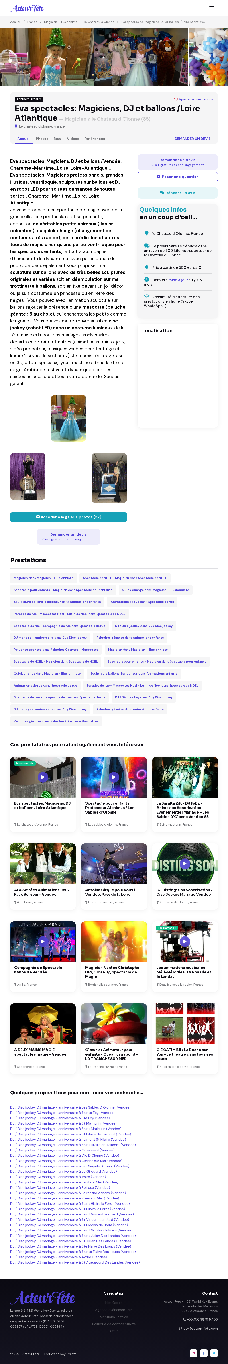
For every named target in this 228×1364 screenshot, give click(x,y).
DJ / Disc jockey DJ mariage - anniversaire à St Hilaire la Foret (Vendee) (67, 1209)
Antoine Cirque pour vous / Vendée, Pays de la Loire (110, 892)
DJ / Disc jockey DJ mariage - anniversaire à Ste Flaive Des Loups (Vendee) (70, 1246)
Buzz (58, 138)
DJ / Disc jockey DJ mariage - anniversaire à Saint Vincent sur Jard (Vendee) (72, 1214)
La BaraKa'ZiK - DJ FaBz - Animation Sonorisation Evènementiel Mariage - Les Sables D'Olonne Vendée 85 (183, 810)
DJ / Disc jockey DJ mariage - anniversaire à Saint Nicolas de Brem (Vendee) (71, 1230)
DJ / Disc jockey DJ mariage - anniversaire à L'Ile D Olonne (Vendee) (64, 1155)
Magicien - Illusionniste (60, 22)
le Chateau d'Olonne (99, 22)
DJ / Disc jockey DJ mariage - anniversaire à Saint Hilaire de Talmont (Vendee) (73, 1144)
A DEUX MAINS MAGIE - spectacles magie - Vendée (40, 1052)
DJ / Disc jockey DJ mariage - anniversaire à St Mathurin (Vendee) (63, 1123)
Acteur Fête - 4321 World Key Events (49, 1354)
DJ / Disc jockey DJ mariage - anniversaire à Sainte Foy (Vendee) (62, 1112)
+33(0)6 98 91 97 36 (202, 1319)
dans (43, 578)
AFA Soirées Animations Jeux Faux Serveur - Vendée (42, 892)
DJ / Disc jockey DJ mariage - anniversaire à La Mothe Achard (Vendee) (68, 1193)
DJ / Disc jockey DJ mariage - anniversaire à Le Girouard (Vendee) (63, 1171)
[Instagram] (193, 1353)
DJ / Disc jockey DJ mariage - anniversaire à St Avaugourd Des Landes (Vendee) (75, 1262)
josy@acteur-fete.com (200, 1329)
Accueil (15, 22)
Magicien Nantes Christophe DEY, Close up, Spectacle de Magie (112, 972)
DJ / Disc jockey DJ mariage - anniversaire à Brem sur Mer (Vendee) (64, 1198)
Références (95, 138)
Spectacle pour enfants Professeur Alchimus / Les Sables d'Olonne (109, 808)
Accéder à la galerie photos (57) (71, 517)
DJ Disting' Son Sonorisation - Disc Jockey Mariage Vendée (185, 892)
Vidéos (73, 138)
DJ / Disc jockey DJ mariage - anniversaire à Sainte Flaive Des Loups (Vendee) (73, 1251)
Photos (42, 138)
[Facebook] (204, 1353)
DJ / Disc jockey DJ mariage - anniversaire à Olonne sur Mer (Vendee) (66, 1160)
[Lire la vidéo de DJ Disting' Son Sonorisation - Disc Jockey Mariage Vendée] (185, 863)
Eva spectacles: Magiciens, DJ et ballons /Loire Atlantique (42, 805)
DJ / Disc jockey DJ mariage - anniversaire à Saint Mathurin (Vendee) (65, 1128)
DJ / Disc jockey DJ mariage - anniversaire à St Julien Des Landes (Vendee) (70, 1241)
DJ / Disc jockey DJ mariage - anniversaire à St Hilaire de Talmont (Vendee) (70, 1134)
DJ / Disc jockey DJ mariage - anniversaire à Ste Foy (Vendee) (60, 1118)
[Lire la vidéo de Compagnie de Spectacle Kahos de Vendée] (43, 941)
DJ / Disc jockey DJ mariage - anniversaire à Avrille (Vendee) (58, 1257)
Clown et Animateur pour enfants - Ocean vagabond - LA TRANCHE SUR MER (111, 1054)
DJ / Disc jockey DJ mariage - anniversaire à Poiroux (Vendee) (60, 1187)
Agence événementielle (114, 1309)
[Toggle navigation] (211, 8)
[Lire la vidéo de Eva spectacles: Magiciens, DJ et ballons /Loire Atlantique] (43, 777)
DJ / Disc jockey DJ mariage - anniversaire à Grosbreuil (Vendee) (62, 1150)
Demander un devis (193, 138)
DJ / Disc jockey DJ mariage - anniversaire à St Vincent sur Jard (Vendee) (69, 1219)
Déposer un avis (180, 192)
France (32, 22)
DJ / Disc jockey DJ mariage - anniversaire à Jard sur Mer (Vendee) (64, 1182)
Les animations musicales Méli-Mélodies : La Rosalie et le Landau (184, 972)
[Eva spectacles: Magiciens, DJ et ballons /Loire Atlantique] (68, 418)
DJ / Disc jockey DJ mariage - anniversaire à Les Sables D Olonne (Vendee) (70, 1107)
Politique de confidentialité (114, 1324)
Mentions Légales (114, 1317)
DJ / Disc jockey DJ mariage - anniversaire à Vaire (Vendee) (58, 1176)
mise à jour (178, 280)
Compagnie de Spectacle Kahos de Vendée (38, 970)
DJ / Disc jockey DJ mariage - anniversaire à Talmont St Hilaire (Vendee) (68, 1139)
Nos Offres (113, 1302)
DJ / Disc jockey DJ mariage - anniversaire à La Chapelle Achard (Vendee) (69, 1166)
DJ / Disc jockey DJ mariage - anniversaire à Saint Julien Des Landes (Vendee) (73, 1235)
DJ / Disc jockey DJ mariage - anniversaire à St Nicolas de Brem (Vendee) (69, 1225)
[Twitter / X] (214, 1353)
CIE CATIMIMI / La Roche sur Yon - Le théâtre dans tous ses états (185, 1054)
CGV (114, 1331)
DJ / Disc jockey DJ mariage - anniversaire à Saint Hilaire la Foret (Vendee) (70, 1203)
